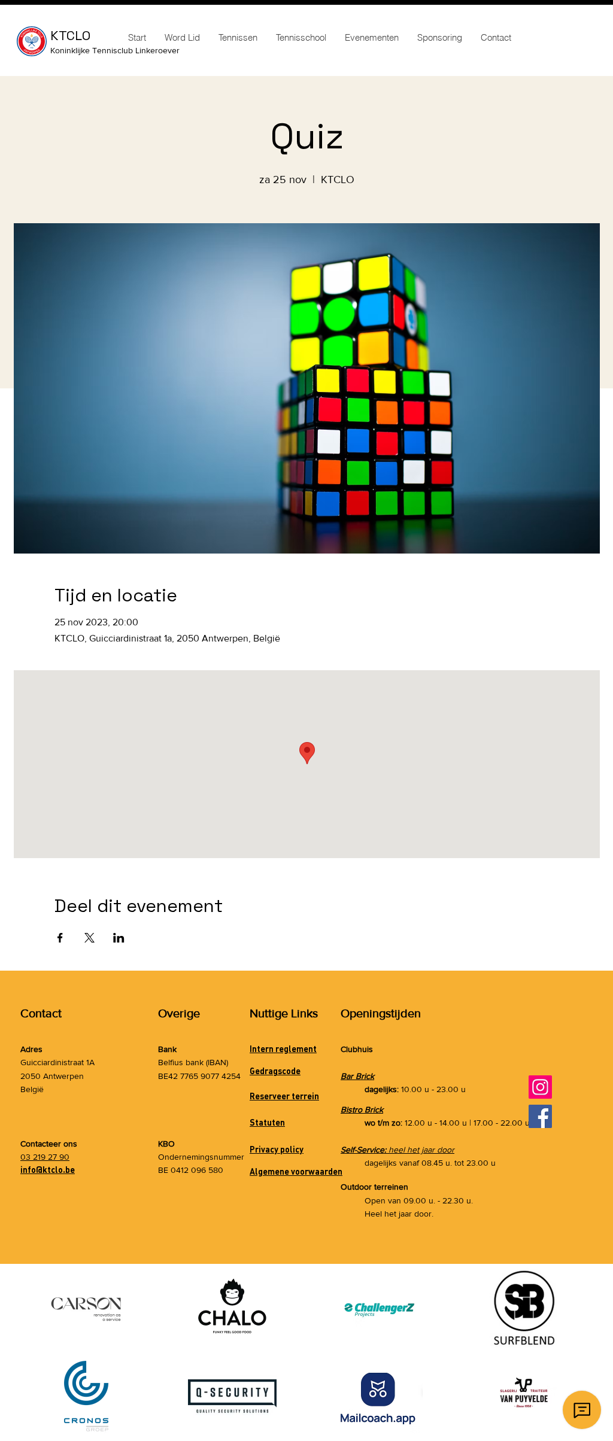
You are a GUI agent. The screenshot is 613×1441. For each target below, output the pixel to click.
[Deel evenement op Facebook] (60, 938)
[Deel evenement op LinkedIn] (119, 938)
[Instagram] (540, 1087)
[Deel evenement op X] (89, 938)
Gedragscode (275, 1071)
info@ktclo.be (47, 1170)
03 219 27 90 (44, 1157)
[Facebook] (540, 1116)
